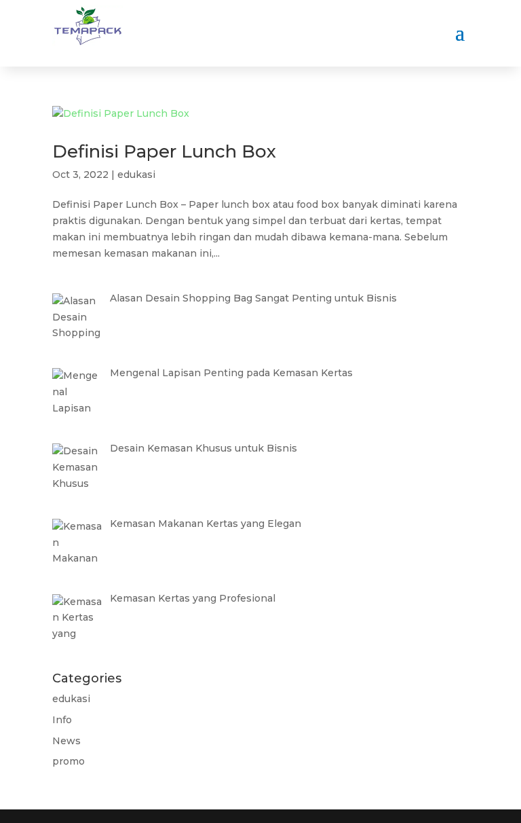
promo (68, 761)
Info (62, 720)
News (66, 741)
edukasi (136, 174)
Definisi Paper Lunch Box (164, 151)
